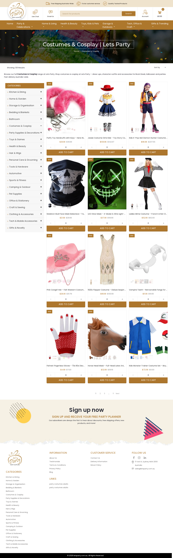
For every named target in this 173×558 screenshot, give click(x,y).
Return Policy (96, 465)
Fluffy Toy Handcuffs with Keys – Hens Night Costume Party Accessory (79, 138)
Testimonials (54, 461)
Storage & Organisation (15, 484)
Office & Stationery (14, 533)
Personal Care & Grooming (17, 512)
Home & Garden (12, 480)
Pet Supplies (11, 530)
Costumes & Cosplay (14, 494)
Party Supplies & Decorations (18, 498)
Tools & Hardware (13, 516)
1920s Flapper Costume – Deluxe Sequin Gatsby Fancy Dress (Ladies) (119, 289)
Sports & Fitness (12, 523)
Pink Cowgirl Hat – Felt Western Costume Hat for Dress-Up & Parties (78, 289)
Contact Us (95, 458)
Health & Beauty (12, 505)
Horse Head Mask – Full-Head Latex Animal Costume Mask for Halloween (121, 365)
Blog (51, 472)
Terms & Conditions (57, 465)
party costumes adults (58, 484)
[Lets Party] (17, 17)
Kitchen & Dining (12, 477)
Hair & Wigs (10, 509)
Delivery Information (99, 461)
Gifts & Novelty (12, 547)
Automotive (11, 519)
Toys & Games (12, 502)
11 (113, 393)
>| (117, 390)
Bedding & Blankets (14, 487)
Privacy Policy (54, 468)
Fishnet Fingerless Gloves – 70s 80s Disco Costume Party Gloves (76, 365)
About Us (53, 458)
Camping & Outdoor (14, 526)
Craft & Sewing (12, 537)
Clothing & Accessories (15, 540)
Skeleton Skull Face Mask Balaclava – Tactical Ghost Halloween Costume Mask (83, 214)
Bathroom (10, 491)
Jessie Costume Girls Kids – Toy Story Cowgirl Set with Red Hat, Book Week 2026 (124, 138)
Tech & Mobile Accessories (17, 544)
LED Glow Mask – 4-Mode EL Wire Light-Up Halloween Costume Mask (119, 214)
